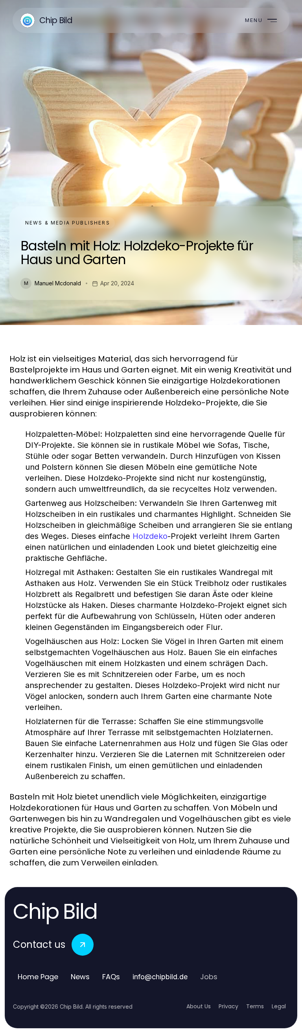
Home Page (38, 977)
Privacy (228, 1006)
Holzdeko (150, 536)
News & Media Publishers (67, 223)
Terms (255, 1006)
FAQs (111, 977)
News (80, 977)
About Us (198, 1006)
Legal (279, 1006)
